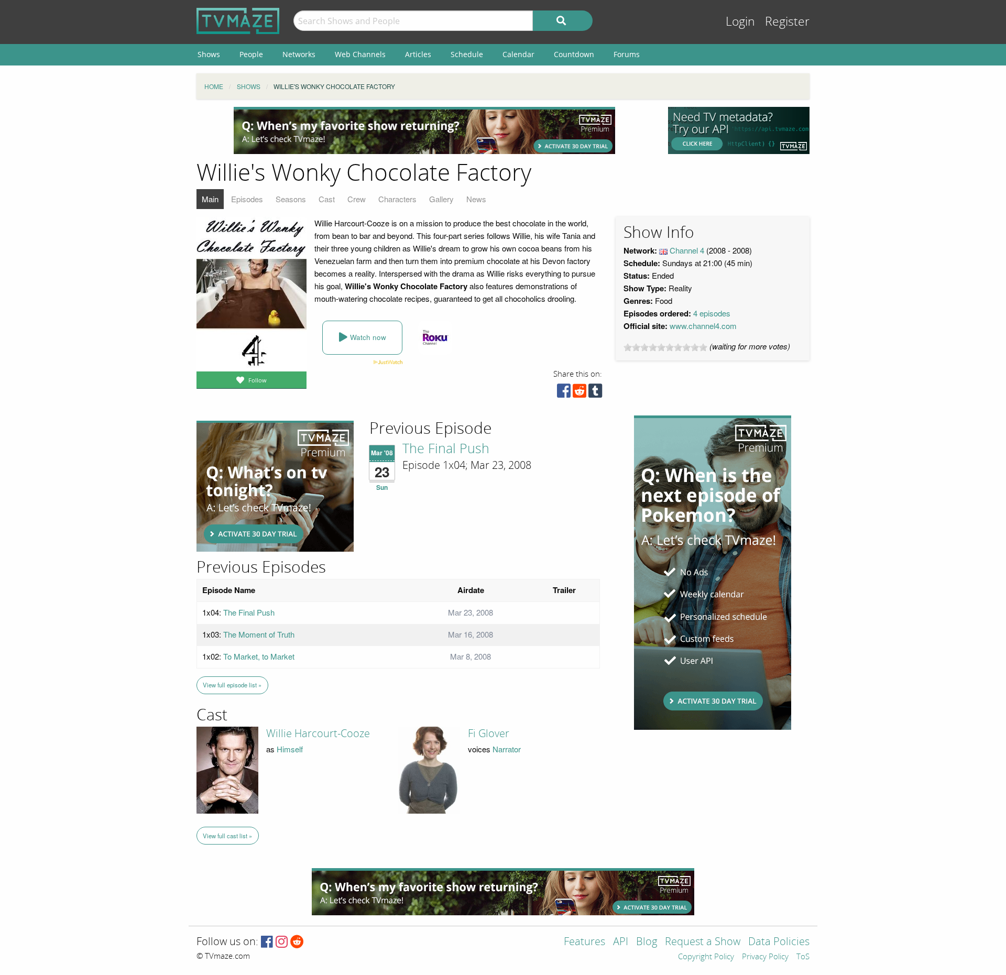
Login (740, 22)
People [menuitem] (251, 54)
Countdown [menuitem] (574, 54)
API (620, 942)
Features (584, 942)
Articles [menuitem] (418, 54)
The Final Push (445, 449)
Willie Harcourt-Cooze (318, 733)
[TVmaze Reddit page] (297, 942)
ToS (803, 957)
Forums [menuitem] (627, 54)
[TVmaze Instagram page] (282, 942)
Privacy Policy (765, 957)
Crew (356, 198)
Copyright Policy (706, 957)
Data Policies (779, 942)
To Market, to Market (258, 656)
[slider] (665, 347)
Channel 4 (687, 250)
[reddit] (579, 393)
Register (787, 22)
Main (210, 198)
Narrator (507, 748)
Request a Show (702, 942)
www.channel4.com (703, 325)
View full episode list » (232, 685)
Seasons (291, 198)
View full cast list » (227, 835)
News (476, 198)
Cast (327, 198)
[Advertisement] (424, 130)
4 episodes (711, 313)
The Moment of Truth (258, 634)
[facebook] (564, 393)
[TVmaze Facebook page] (267, 942)
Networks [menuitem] (298, 54)
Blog (646, 942)
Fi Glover (488, 733)
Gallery (441, 198)
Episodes (247, 198)
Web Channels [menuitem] (360, 54)
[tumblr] (595, 393)
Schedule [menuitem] (467, 54)
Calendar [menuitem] (518, 54)
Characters (397, 198)
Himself (290, 748)
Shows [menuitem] (209, 54)
